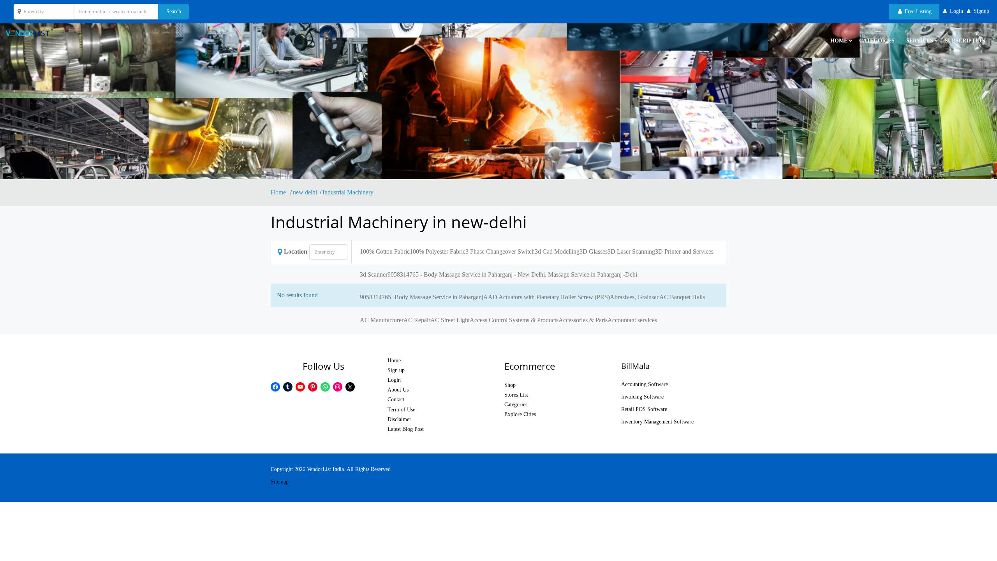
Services (919, 41)
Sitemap (280, 482)
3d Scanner (374, 274)
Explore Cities (520, 414)
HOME (838, 41)
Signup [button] (981, 11)
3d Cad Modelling (557, 251)
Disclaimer (399, 419)
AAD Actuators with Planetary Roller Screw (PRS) (546, 297)
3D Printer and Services (684, 251)
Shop (510, 385)
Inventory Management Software (657, 422)
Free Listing (917, 11)
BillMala (635, 366)
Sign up (396, 370)
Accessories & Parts (583, 320)
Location (295, 251)
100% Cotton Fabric (385, 251)
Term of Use (401, 410)
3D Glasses (594, 251)
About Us (398, 390)
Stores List (516, 395)
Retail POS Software (644, 409)
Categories (877, 41)
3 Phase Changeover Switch (500, 251)
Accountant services (632, 320)
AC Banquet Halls (682, 297)
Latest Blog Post (406, 429)
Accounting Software (644, 384)
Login (394, 380)
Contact (396, 399)
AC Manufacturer (381, 320)
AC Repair (416, 320)
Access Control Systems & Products (514, 320)
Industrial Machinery (347, 192)
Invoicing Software (642, 397)
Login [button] (956, 11)
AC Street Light (450, 320)
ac (656, 297)
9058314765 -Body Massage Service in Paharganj (421, 297)
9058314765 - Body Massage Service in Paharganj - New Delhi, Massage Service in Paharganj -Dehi (512, 274)
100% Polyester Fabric (437, 251)
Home (279, 192)
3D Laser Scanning (631, 251)
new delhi (305, 192)
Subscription (965, 41)
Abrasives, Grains (632, 297)
